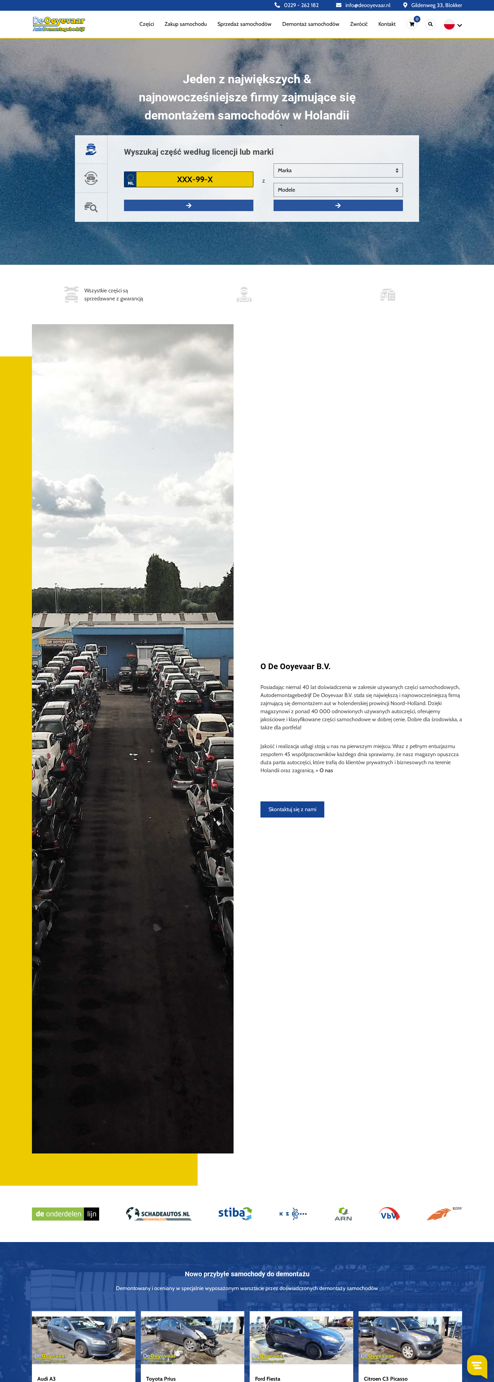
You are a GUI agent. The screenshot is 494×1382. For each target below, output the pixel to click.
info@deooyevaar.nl (367, 5)
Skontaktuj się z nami (292, 809)
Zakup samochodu (186, 24)
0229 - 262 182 (301, 5)
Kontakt (387, 24)
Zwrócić (359, 24)
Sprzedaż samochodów (244, 24)
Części (146, 24)
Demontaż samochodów (310, 24)
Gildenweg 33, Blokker (436, 5)
